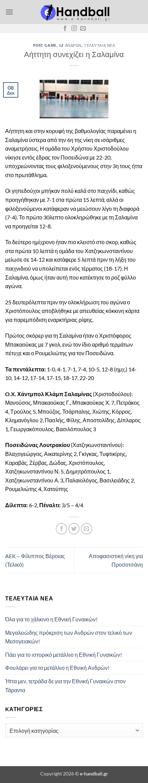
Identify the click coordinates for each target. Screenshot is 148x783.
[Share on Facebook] (61, 528)
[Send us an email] (83, 28)
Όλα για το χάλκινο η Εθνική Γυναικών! (51, 619)
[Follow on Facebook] (65, 28)
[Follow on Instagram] (74, 28)
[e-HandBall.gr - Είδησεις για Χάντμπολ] (74, 12)
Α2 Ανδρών (70, 45)
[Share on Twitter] (74, 528)
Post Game (44, 45)
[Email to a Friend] (86, 528)
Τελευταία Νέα (99, 45)
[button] (9, 11)
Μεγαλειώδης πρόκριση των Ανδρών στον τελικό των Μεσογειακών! (68, 637)
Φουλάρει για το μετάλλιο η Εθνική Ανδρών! (57, 667)
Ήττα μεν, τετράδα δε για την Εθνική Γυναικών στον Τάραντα (65, 685)
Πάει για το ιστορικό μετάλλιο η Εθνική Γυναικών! (63, 654)
